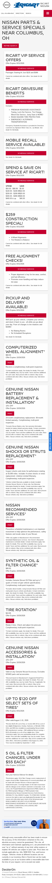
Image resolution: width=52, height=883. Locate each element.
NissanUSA (21, 877)
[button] (7, 13)
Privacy (7, 877)
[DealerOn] (9, 869)
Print (9, 363)
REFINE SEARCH (10, 45)
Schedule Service (26, 68)
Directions (20, 13)
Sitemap (14, 877)
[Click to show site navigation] (48, 13)
